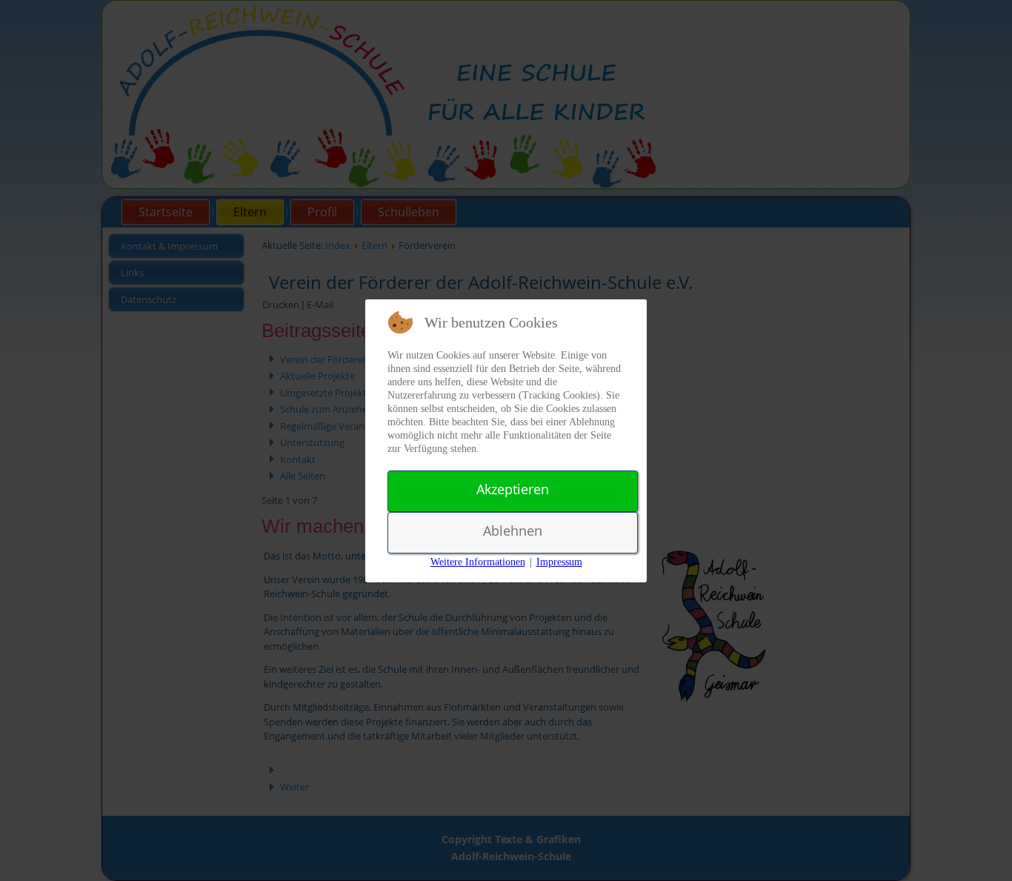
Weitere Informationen (477, 562)
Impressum (559, 562)
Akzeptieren (512, 489)
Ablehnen (512, 530)
